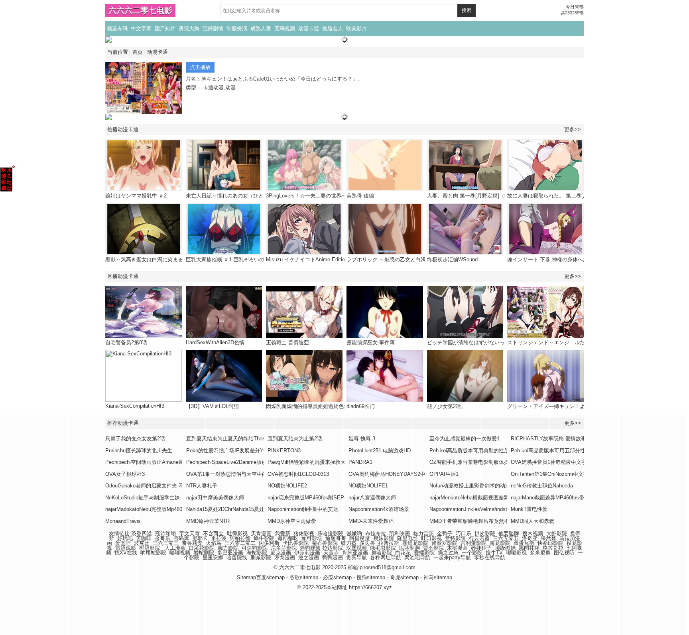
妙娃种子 (481, 548)
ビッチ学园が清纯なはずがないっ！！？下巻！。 (484, 342)
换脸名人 (332, 29)
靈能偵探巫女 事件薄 (370, 342)
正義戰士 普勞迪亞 (287, 342)
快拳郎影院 (550, 543)
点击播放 (200, 67)
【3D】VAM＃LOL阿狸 (212, 406)
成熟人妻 (260, 29)
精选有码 (117, 29)
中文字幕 (141, 29)
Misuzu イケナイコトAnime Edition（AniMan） (321, 259)
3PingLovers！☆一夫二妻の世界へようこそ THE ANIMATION (337, 196)
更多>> (572, 129)
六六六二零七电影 (140, 10)
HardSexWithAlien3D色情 (215, 342)
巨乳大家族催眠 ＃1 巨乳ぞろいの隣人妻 (233, 259)
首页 (137, 52)
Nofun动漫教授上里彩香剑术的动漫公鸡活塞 (480, 486)
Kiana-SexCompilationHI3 (134, 406)
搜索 (466, 10)
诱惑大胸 (189, 29)
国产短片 (165, 29)
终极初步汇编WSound (452, 259)
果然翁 (548, 538)
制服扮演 (236, 29)
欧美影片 (356, 29)
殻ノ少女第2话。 (446, 406)
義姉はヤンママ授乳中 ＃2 (136, 196)
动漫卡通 (308, 29)
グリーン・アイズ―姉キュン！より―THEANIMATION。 (573, 406)
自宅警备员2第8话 (126, 342)
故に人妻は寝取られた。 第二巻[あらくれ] (556, 196)
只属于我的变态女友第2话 (135, 439)
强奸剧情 (213, 29)
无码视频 (284, 29)
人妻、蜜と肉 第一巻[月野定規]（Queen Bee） (481, 196)
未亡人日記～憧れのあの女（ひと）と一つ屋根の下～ (248, 196)
